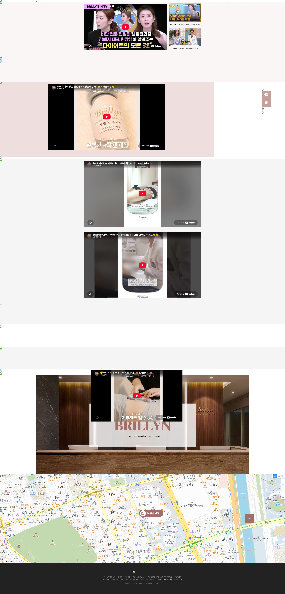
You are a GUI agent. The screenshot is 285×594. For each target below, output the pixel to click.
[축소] (283, 497)
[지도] (275, 476)
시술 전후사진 (195, 5)
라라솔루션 (180, 5)
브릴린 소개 (242, 5)
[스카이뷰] (280, 476)
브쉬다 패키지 (212, 5)
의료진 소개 (227, 5)
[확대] (283, 480)
